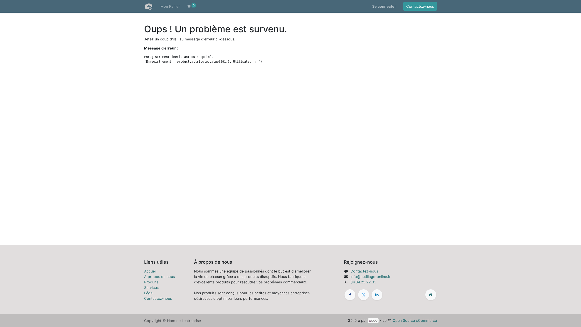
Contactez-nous (420, 6)
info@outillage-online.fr (370, 276)
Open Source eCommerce (415, 320)
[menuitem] (170, 6)
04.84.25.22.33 (363, 282)
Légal (148, 293)
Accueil (150, 271)
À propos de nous (159, 276)
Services (151, 287)
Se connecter (384, 6)
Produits (151, 282)
